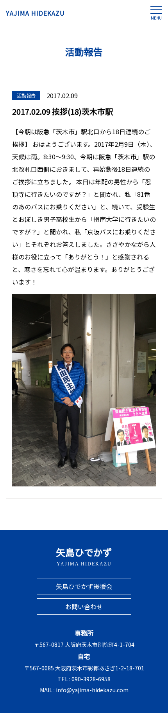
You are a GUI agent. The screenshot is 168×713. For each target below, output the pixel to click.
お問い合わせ (84, 606)
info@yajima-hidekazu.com (92, 690)
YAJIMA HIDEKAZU (35, 13)
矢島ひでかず (84, 556)
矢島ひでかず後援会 (84, 586)
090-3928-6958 (91, 679)
